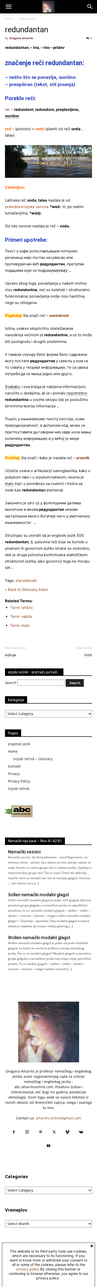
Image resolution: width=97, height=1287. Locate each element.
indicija (10, 655)
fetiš (88, 655)
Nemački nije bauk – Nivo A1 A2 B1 (35, 841)
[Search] (90, 6)
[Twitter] (54, 1132)
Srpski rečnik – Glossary (32, 758)
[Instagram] (27, 1132)
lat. (7, 109)
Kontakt (14, 766)
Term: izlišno (21, 607)
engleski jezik (19, 744)
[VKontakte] (81, 1132)
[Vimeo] (67, 1132)
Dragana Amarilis (21, 38)
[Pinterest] (41, 1132)
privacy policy (27, 1269)
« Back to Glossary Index (26, 589)
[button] (8, 6)
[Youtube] (48, 1146)
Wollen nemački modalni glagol (39, 937)
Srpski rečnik (18, 788)
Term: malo (20, 625)
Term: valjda (21, 616)
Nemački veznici (24, 851)
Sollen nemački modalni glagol (38, 894)
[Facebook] (14, 1132)
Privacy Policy (19, 781)
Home (9, 18)
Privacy (14, 773)
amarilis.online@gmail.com (58, 1118)
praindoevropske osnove (27, 206)
